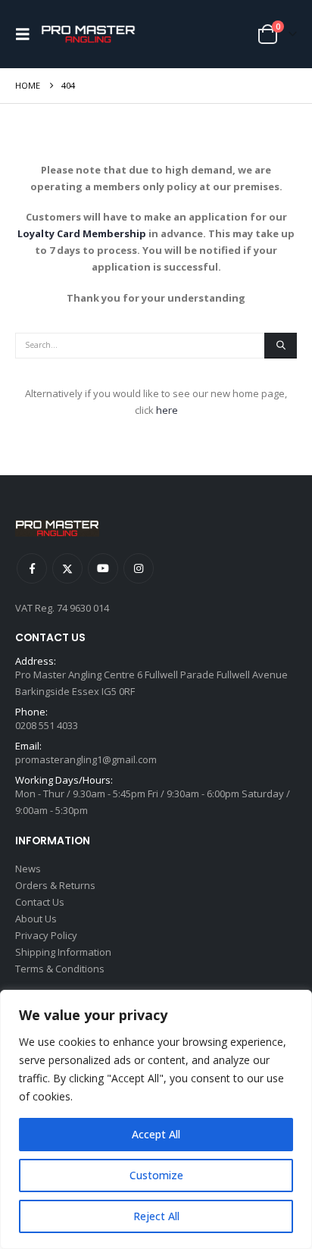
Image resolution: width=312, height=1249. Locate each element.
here (167, 410)
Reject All (156, 1216)
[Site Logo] (88, 34)
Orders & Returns (55, 885)
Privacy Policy (46, 935)
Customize (156, 1175)
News (28, 868)
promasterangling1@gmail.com (86, 759)
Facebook (32, 568)
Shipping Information (63, 952)
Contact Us (39, 902)
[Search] (280, 345)
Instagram (138, 568)
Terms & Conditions (60, 968)
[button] (26, 34)
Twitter (67, 568)
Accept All (156, 1134)
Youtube (103, 568)
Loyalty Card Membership (81, 233)
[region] (156, 1119)
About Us (36, 918)
